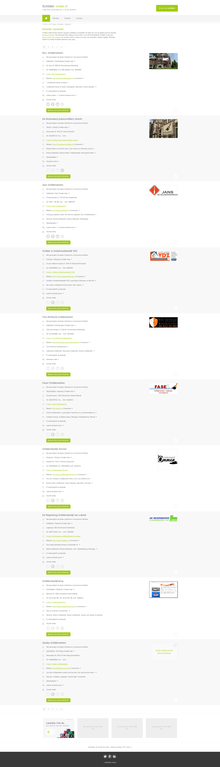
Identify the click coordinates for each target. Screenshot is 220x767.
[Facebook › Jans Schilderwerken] (53, 236)
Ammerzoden (59, 325)
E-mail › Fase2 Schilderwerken (56, 404)
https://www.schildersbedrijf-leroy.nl (64, 606)
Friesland (49, 259)
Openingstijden (52, 157)
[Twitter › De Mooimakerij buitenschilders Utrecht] (48, 170)
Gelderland (49, 61)
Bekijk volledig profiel (58, 110)
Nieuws (56, 18)
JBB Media (108, 762)
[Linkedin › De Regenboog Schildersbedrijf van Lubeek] (57, 566)
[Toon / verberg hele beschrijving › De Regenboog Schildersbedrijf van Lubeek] (81, 545)
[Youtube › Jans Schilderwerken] (62, 236)
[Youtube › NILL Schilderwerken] (62, 104)
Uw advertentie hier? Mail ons (93, 728)
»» (61, 47)
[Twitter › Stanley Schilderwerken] (48, 694)
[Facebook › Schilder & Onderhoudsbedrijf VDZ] (53, 302)
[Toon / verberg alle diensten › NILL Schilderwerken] (81, 87)
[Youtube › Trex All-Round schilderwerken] (62, 368)
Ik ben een (167, 8)
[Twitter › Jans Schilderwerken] (48, 236)
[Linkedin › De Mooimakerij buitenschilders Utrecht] (57, 170)
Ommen (57, 457)
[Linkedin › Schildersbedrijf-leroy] (57, 628)
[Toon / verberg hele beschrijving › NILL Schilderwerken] (81, 83)
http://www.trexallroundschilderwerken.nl (66, 342)
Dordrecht (59, 589)
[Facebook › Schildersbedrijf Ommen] (53, 500)
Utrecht (48, 127)
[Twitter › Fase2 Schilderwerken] (48, 434)
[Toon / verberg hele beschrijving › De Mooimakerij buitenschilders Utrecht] (81, 149)
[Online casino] (60, 729)
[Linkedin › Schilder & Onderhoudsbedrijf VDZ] (57, 302)
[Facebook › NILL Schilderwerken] (53, 104)
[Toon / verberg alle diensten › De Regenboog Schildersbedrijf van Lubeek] (81, 549)
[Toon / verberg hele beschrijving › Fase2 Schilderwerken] (81, 413)
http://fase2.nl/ (57, 408)
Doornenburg (59, 61)
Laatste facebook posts (68, 95)
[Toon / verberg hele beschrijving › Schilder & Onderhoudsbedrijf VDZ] (81, 281)
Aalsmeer (60, 391)
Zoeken (67, 18)
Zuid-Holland (50, 589)
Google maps (70, 61)
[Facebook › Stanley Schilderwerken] (53, 694)
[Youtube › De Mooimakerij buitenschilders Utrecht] (62, 170)
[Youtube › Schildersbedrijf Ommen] (62, 500)
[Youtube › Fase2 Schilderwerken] (62, 434)
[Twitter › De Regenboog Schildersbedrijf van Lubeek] (48, 566)
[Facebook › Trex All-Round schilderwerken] (53, 368)
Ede (56, 193)
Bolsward (57, 259)
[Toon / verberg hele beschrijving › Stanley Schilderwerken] (81, 672)
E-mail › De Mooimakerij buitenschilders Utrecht (62, 140)
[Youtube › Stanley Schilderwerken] (62, 694)
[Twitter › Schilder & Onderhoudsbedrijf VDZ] (48, 302)
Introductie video (52, 161)
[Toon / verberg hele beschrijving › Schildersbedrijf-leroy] (81, 611)
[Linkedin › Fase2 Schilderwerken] (57, 434)
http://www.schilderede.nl (61, 210)
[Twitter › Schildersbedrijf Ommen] (48, 500)
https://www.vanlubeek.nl (61, 540)
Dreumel (58, 523)
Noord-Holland (51, 391)
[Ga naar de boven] (176, 110)
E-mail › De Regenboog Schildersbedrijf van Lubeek (63, 536)
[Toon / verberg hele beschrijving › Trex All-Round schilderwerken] (81, 347)
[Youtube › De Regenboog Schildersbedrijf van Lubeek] (62, 566)
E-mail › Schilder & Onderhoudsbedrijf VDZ (60, 272)
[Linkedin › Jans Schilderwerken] (57, 236)
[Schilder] (46, 18)
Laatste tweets (52, 95)
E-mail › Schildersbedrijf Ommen (57, 470)
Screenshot (79, 78)
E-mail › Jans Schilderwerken (56, 206)
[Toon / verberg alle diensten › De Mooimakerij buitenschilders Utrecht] (81, 153)
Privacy (114, 762)
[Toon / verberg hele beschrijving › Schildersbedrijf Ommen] (81, 479)
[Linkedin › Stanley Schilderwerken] (57, 694)
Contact (79, 18)
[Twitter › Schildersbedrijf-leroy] (48, 628)
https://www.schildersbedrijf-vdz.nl (64, 276)
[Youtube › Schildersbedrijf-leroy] (62, 628)
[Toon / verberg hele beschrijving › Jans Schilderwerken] (81, 215)
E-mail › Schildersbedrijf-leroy (56, 602)
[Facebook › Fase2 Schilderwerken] (53, 434)
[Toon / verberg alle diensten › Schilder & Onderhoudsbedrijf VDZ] (81, 285)
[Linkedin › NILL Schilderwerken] (57, 104)
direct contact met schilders (51, 37)
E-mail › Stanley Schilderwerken (56, 664)
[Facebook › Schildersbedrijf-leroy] (53, 628)
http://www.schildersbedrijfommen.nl (64, 474)
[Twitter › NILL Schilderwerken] (48, 104)
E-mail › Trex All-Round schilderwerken (59, 338)
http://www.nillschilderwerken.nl (63, 78)
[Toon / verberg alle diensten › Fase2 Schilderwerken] (81, 417)
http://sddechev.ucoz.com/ (61, 668)
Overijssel (49, 457)
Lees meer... (72, 39)
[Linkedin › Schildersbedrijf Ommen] (57, 500)
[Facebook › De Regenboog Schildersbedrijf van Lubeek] (53, 566)
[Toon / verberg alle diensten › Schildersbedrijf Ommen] (81, 483)
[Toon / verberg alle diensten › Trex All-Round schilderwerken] (81, 351)
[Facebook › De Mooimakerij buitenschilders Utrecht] (53, 170)
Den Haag (59, 651)
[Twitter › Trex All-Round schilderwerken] (48, 368)
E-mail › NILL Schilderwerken (56, 74)
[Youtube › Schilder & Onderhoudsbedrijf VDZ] (62, 302)
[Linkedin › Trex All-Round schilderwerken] (57, 368)
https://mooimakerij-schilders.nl (63, 144)
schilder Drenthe (48, 35)
